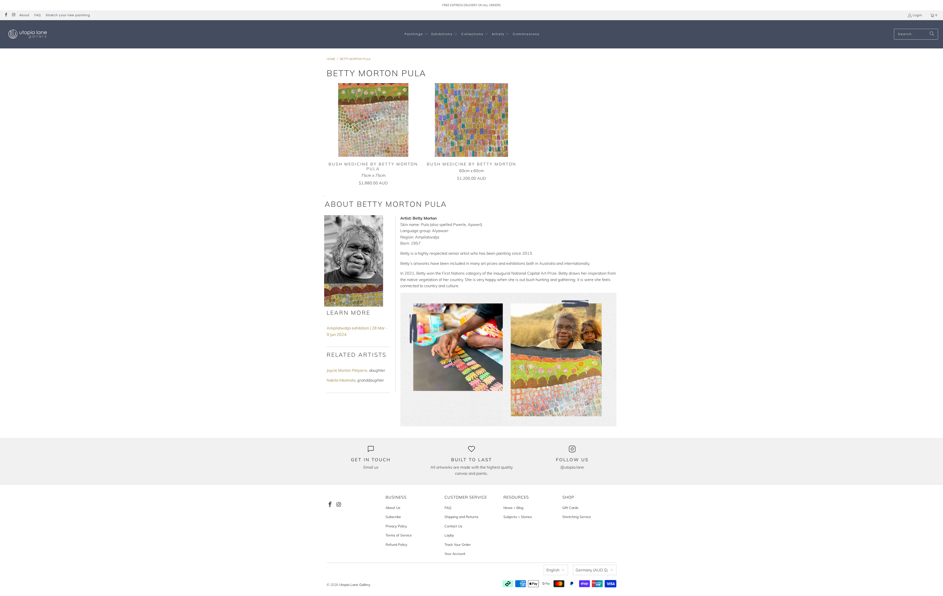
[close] (386, 266)
